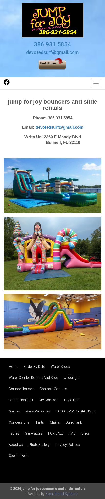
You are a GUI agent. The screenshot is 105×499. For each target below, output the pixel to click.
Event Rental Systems (61, 494)
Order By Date (34, 367)
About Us (16, 445)
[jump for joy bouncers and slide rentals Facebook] (7, 84)
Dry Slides (71, 400)
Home (13, 367)
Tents (39, 422)
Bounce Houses (21, 389)
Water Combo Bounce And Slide (33, 378)
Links (86, 433)
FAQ (72, 433)
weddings (71, 378)
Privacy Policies (67, 445)
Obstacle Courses (53, 389)
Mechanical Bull (21, 400)
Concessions (19, 422)
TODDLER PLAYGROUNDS (76, 411)
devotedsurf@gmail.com (52, 52)
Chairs (55, 422)
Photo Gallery (39, 445)
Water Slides (60, 367)
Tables (14, 433)
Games (14, 411)
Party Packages (38, 411)
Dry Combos (48, 400)
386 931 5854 (52, 44)
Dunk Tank (74, 422)
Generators (33, 433)
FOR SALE (55, 433)
